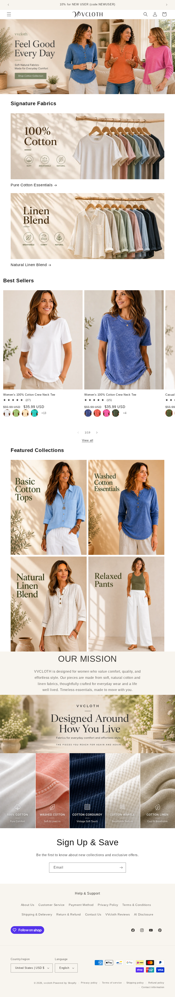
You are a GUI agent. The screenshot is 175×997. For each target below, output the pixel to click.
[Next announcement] (166, 4)
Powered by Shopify (65, 983)
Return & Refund (68, 914)
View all (87, 440)
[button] (9, 14)
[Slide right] (97, 432)
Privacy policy (89, 982)
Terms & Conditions (136, 905)
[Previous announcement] (8, 4)
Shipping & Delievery (37, 914)
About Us (27, 905)
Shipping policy (135, 982)
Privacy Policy (108, 905)
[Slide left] (78, 432)
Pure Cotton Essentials (31, 185)
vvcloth (48, 983)
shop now (87, 56)
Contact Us (93, 914)
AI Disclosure (143, 914)
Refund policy (156, 982)
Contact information (152, 987)
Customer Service (51, 905)
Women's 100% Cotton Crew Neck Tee (29, 394)
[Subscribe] (121, 868)
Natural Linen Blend (29, 265)
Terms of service (112, 982)
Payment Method (81, 905)
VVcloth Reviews (117, 914)
